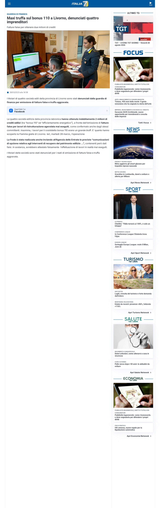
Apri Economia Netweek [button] (138, 436)
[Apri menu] (9, 4)
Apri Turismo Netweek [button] (138, 312)
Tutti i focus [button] (143, 122)
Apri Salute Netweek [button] (139, 372)
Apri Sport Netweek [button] (140, 253)
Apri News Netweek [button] (140, 182)
